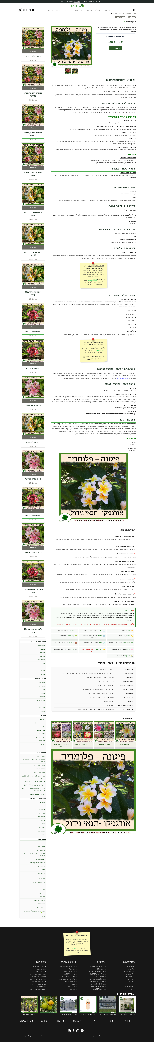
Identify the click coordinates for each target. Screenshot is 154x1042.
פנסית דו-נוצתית (40, 769)
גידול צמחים (79, 10)
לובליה (43, 834)
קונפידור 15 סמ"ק (99, 976)
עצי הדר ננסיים (41, 850)
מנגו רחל (43, 674)
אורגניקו (133, 13)
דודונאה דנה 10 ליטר (39, 772)
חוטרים (43, 916)
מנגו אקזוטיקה (41, 645)
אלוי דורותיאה (130, 974)
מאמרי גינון (67, 10)
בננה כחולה (42, 733)
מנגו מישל (72, 969)
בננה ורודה (42, 726)
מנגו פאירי (42, 704)
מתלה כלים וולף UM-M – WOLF (95, 981)
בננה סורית (42, 741)
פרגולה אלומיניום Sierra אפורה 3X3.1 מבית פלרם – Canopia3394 (33, 789)
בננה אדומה (42, 719)
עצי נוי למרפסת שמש (39, 900)
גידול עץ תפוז (41, 904)
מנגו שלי (43, 711)
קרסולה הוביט (41, 831)
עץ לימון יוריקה (41, 756)
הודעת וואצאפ (92, 280)
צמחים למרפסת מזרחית (39, 966)
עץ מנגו (89, 10)
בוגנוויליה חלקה (129, 976)
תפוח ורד (72, 989)
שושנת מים (42, 827)
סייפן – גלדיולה (129, 986)
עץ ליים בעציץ (41, 846)
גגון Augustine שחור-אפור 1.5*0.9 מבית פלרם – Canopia (87, 979)
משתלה (97, 10)
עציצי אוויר (42, 897)
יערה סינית (42, 813)
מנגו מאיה (42, 693)
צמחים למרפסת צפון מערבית (37, 862)
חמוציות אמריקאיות (40, 809)
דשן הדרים (42, 889)
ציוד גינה (107, 10)
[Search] (134, 10)
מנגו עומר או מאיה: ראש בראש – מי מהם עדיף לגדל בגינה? (32, 878)
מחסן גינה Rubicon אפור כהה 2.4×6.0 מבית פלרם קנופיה (33, 777)
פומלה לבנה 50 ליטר (69, 971)
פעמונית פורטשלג (40, 817)
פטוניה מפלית (41, 802)
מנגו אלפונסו (42, 682)
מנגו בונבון (42, 649)
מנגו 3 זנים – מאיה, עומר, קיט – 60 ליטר (63, 976)
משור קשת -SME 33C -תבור (37, 794)
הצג (124, 22)
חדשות (111, 1020)
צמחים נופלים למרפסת (39, 981)
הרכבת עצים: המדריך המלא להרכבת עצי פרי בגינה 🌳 (33, 912)
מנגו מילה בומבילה (40, 656)
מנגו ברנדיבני (41, 686)
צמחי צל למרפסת (41, 971)
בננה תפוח (42, 748)
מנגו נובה (42, 663)
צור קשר (47, 10)
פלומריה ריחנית (125, 744)
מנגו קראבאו (42, 707)
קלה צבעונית (130, 969)
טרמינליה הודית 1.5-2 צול (67, 981)
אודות (127, 1020)
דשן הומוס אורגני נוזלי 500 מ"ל (96, 966)
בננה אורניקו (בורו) (40, 723)
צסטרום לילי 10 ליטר (69, 974)
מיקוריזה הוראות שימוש (39, 882)
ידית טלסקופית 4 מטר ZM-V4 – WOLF (34, 785)
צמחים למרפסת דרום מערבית (37, 843)
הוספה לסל (115, 48)
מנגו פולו (43, 670)
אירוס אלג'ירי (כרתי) (128, 966)
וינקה (132, 989)
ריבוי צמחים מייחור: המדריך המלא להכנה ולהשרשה (31, 984)
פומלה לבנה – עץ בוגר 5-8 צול (66, 966)
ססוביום (43, 820)
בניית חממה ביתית (122, 378)
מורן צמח (131, 981)
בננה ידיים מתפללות (40, 730)
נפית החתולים (41, 806)
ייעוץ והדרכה (56, 10)
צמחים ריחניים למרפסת (83, 744)
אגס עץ (132, 984)
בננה (73, 984)
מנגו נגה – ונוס (41, 660)
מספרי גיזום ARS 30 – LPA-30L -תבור (35, 781)
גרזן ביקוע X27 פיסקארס (98, 989)
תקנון (94, 1020)
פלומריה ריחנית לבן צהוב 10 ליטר (65, 979)
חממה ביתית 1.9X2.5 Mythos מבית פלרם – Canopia (89, 986)
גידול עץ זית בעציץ (40, 969)
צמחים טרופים (41, 873)
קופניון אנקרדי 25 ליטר (39, 765)
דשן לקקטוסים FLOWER (97, 974)
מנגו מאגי (42, 652)
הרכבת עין (42, 886)
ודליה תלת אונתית (129, 971)
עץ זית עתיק (71, 986)
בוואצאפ (77, 1)
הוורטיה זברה (130, 979)
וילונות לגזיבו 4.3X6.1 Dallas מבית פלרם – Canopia (33, 761)
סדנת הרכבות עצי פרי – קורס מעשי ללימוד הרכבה (31, 979)
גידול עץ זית (42, 893)
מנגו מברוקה (42, 697)
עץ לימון (43, 870)
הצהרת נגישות (26, 1020)
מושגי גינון (77, 1020)
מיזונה (43, 824)
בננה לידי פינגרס (40, 737)
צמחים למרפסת (104, 744)
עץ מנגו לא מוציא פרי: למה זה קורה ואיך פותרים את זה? (34, 854)
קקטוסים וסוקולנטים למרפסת (61, 745)
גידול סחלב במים (41, 907)
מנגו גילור (42, 689)
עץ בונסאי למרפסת (40, 859)
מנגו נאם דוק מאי (40, 700)
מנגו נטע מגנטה (41, 667)
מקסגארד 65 (101, 969)
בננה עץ (43, 744)
